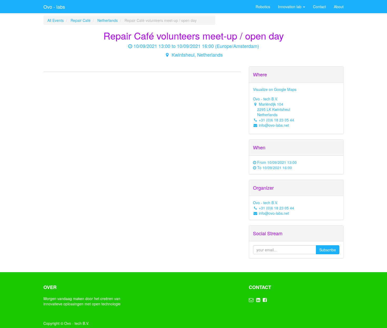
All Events (55, 20)
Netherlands (107, 20)
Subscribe (327, 249)
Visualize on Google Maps (274, 89)
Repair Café (81, 20)
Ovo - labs (54, 6)
